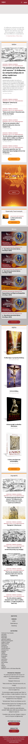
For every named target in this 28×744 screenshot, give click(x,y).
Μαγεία (3, 665)
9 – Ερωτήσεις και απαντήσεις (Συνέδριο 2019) (11, 272)
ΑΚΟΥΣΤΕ (14, 192)
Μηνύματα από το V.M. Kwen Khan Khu (13, 65)
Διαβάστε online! (5, 642)
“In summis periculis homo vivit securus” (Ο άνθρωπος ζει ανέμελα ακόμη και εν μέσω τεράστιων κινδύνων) (14, 73)
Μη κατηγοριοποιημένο (7, 640)
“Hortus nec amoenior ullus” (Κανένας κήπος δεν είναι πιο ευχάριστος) (11, 125)
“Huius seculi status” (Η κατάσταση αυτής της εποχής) (13, 113)
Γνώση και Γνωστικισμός (7, 633)
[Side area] (21, 2)
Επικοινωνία (14, 723)
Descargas (4, 634)
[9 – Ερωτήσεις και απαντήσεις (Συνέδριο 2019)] (14, 261)
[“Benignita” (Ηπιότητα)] (14, 512)
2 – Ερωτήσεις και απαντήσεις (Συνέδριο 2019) (11, 316)
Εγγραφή (14, 731)
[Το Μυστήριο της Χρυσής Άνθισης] (14, 342)
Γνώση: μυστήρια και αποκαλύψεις (14, 460)
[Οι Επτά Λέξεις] (14, 376)
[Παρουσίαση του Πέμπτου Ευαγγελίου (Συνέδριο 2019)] (14, 283)
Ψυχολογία (5, 247)
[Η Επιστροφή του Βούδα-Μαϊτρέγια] (14, 409)
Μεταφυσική (11, 247)
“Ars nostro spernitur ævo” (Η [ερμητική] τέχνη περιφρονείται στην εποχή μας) (14, 150)
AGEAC (14, 621)
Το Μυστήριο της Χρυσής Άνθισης (14, 358)
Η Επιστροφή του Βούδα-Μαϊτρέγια (14, 425)
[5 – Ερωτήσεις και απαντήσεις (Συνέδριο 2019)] (14, 239)
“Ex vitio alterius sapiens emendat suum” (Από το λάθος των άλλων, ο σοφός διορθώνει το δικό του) (13, 137)
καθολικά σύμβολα (7, 64)
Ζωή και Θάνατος (5, 648)
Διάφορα (3, 667)
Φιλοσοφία (4, 637)
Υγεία (2, 664)
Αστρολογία (4, 654)
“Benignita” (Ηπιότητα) (10, 102)
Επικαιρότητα (18, 247)
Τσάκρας (3, 657)
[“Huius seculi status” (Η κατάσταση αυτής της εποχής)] (14, 535)
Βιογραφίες (4, 656)
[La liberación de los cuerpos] (5, 216)
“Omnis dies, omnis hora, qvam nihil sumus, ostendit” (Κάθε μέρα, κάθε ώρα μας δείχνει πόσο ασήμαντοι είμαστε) (14, 710)
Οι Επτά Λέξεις (14, 391)
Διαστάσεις (13, 216)
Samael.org (14, 625)
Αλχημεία (15, 64)
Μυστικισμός (20, 216)
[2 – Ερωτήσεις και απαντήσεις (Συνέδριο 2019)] (14, 305)
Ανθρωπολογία (5, 643)
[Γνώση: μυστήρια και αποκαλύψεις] (14, 444)
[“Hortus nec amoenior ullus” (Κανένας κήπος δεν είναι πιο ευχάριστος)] (14, 559)
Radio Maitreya (14, 623)
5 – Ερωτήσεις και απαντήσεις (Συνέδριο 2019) (11, 249)
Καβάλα (3, 653)
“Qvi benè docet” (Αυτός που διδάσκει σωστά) (14, 701)
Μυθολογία (4, 636)
